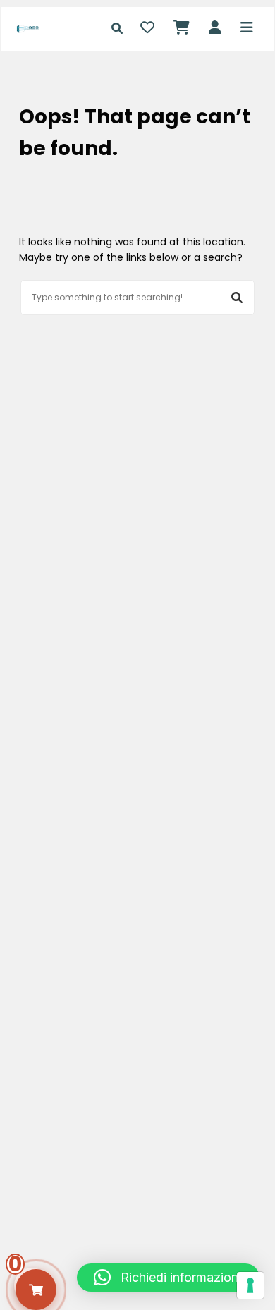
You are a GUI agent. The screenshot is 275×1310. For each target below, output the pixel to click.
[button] (168, 1277)
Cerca (236, 297)
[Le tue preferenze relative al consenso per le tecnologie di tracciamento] (250, 1285)
